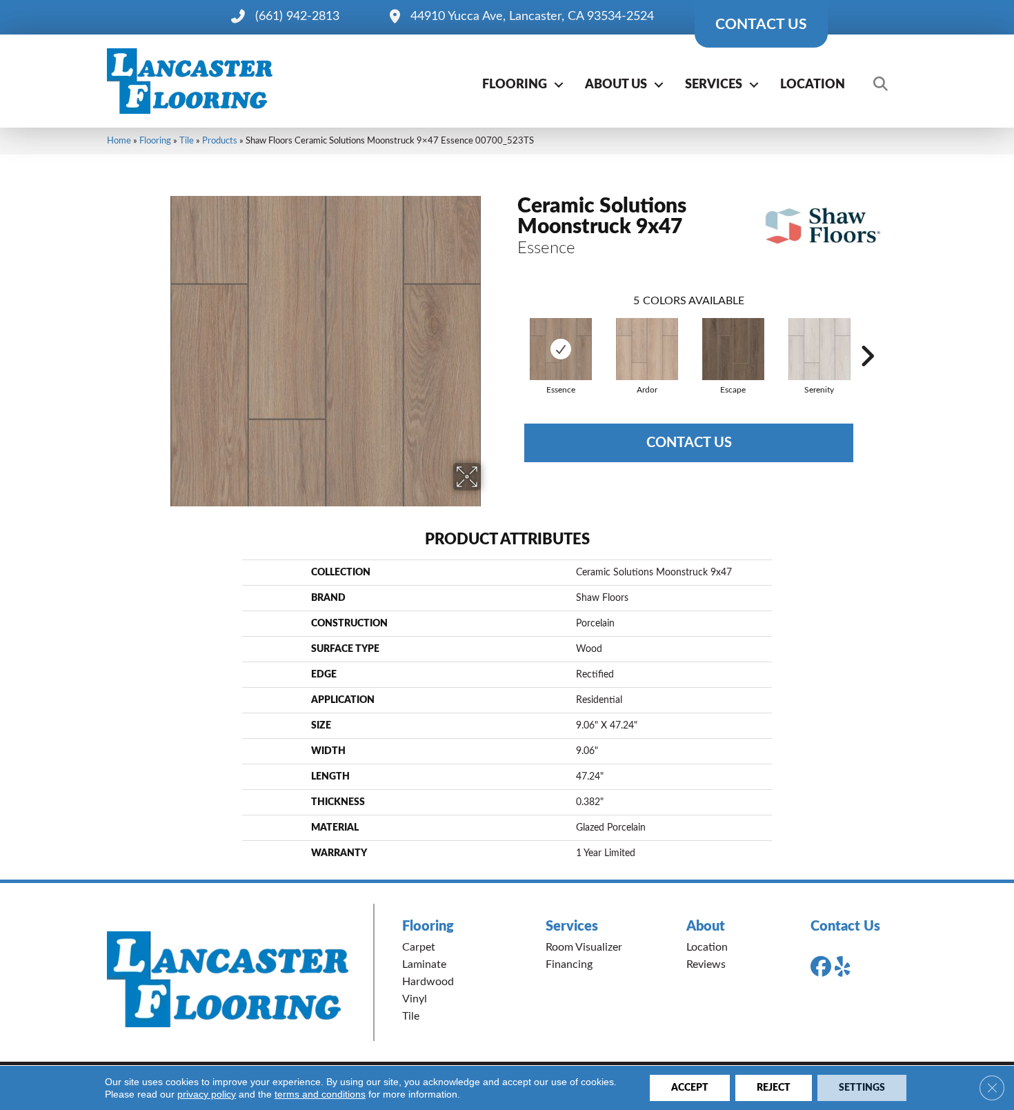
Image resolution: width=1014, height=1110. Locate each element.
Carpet (418, 947)
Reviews (706, 964)
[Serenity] (819, 349)
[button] (558, 85)
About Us (616, 85)
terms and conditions (320, 1094)
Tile (186, 141)
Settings (862, 1088)
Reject (774, 1088)
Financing (569, 964)
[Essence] (560, 349)
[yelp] (848, 967)
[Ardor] (647, 349)
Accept (689, 1088)
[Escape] (733, 349)
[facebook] (824, 967)
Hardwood (428, 981)
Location (812, 85)
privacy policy (206, 1094)
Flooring (514, 85)
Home (119, 141)
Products (219, 141)
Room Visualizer (584, 947)
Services (713, 85)
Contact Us (689, 443)
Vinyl (414, 998)
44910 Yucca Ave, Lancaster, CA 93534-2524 (532, 16)
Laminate (424, 964)
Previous (510, 335)
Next (867, 335)
